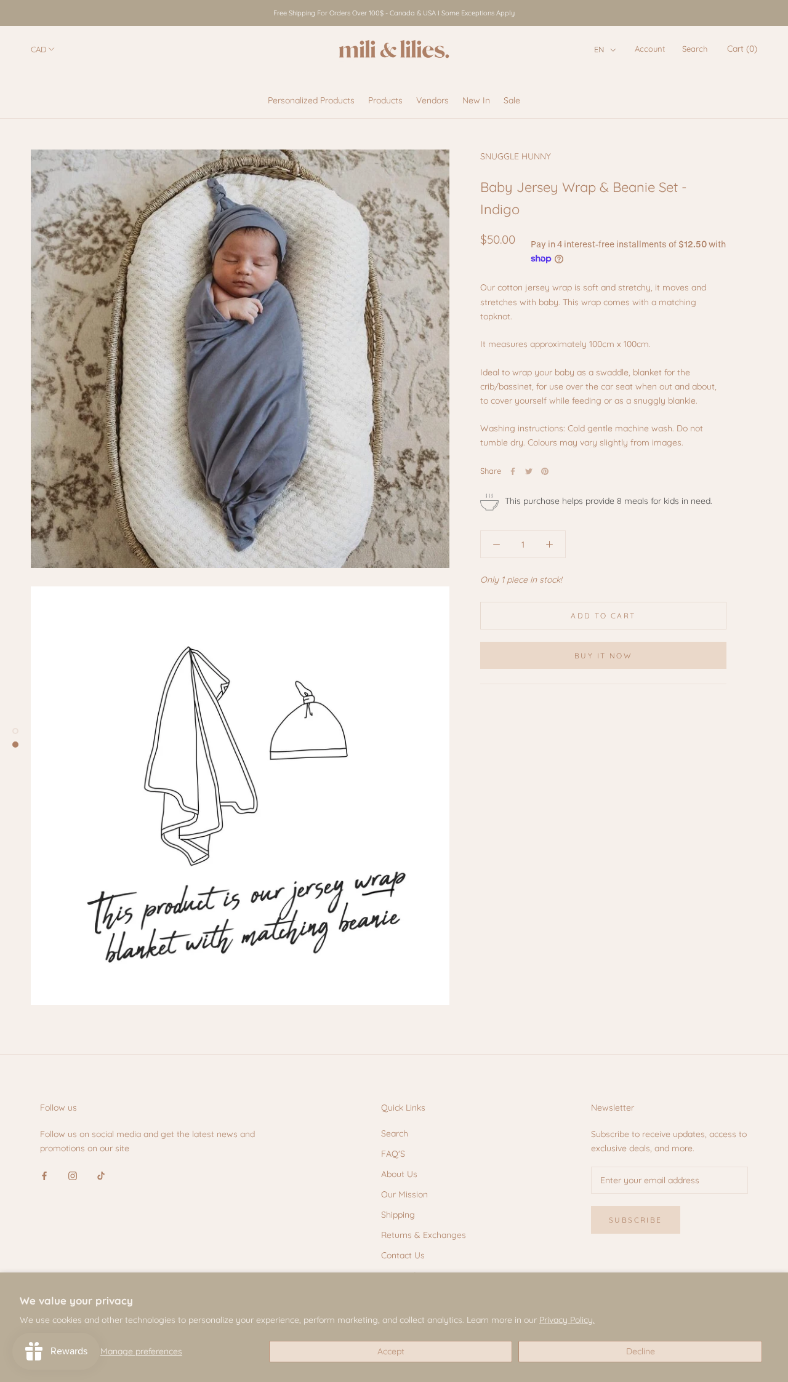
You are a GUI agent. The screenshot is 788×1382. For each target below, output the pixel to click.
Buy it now (603, 655)
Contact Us (403, 1255)
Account (650, 49)
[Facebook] (513, 471)
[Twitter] (529, 471)
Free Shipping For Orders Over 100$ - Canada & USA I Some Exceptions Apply (394, 13)
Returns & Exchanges (423, 1234)
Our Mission (404, 1194)
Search (694, 49)
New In (476, 100)
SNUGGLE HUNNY (515, 156)
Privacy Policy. (567, 1319)
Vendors (432, 100)
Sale (512, 100)
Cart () (742, 48)
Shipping (398, 1214)
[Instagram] (72, 1175)
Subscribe (635, 1219)
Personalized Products (311, 100)
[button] (605, 49)
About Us (399, 1174)
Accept (390, 1351)
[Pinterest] (545, 471)
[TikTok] (101, 1175)
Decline (640, 1351)
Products (385, 100)
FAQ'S (393, 1153)
